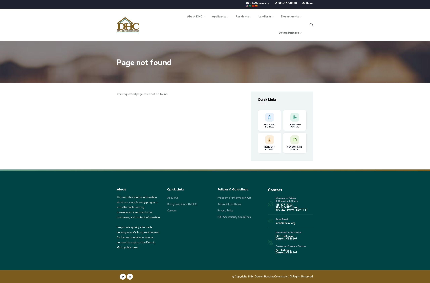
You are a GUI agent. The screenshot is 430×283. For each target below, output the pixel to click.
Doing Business (289, 32)
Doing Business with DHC (182, 204)
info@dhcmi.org (259, 3)
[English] (247, 5)
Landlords (265, 16)
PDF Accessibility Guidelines (234, 217)
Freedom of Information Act (234, 197)
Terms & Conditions (229, 204)
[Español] (256, 5)
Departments (290, 16)
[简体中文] (253, 5)
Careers (172, 210)
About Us (172, 197)
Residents (242, 16)
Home (309, 3)
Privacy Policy (225, 210)
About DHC (194, 16)
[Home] (128, 24)
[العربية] (250, 5)
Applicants (219, 16)
